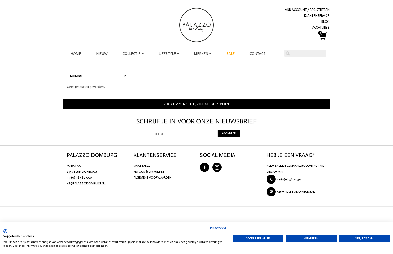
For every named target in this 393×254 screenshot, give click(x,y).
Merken (201, 53)
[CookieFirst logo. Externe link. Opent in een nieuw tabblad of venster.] (5, 231)
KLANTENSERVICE (317, 16)
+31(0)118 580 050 (289, 179)
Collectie (132, 53)
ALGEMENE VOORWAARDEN (152, 177)
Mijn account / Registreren (307, 10)
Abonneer (229, 133)
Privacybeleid (218, 227)
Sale (231, 53)
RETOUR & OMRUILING (149, 172)
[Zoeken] (288, 53)
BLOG (325, 21)
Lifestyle (168, 53)
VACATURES (321, 27)
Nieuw (102, 53)
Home (76, 53)
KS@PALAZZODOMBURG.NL (86, 183)
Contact (258, 53)
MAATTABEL (142, 166)
